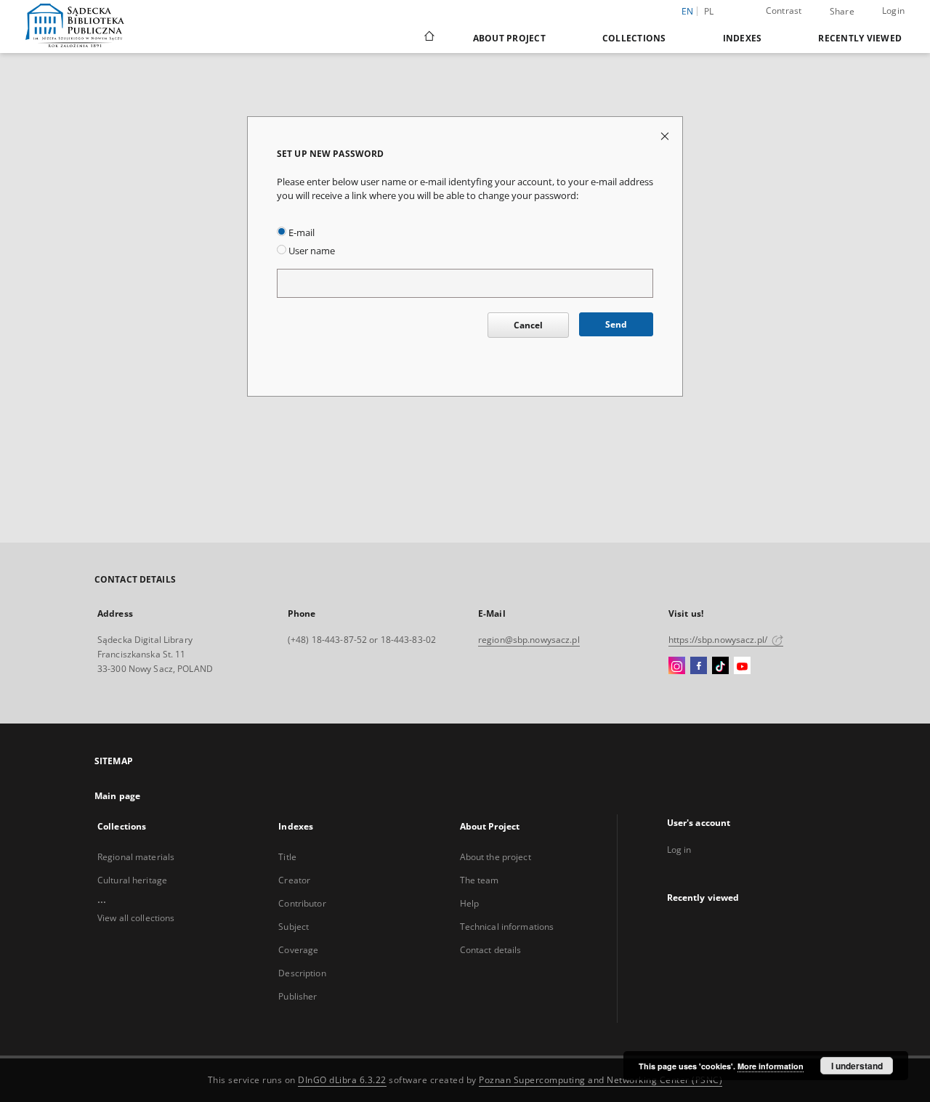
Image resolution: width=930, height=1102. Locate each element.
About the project (495, 857)
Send (616, 324)
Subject (293, 926)
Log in (679, 849)
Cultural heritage (132, 880)
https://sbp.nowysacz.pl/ (718, 639)
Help (469, 903)
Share (842, 11)
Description (302, 973)
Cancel (528, 325)
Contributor (302, 903)
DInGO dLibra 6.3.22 (342, 1080)
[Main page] (428, 38)
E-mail (300, 233)
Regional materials (135, 857)
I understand (857, 1065)
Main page (117, 796)
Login (893, 10)
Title (287, 857)
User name (310, 251)
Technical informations (507, 926)
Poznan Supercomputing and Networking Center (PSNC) (600, 1080)
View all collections (135, 918)
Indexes (742, 38)
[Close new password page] (665, 135)
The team (479, 880)
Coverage (298, 950)
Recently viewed (860, 38)
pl (709, 11)
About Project (509, 38)
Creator (294, 880)
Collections (634, 38)
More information (770, 1066)
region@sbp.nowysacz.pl (529, 639)
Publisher (297, 996)
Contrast (784, 10)
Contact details (491, 950)
